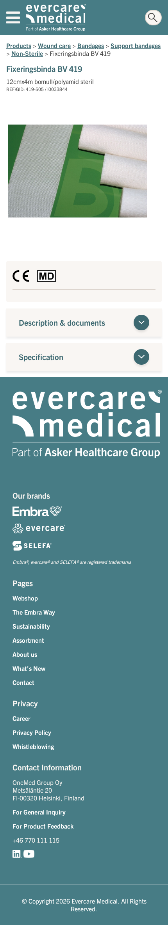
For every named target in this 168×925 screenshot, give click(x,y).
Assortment (28, 640)
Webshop (25, 598)
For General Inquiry (39, 812)
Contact (23, 682)
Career (21, 718)
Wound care (54, 45)
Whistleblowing (33, 746)
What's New (29, 668)
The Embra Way (34, 612)
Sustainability (31, 626)
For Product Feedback (43, 826)
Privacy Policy (32, 732)
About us (25, 654)
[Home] (56, 17)
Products (18, 45)
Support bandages (136, 45)
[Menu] (13, 17)
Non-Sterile (27, 53)
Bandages (90, 45)
